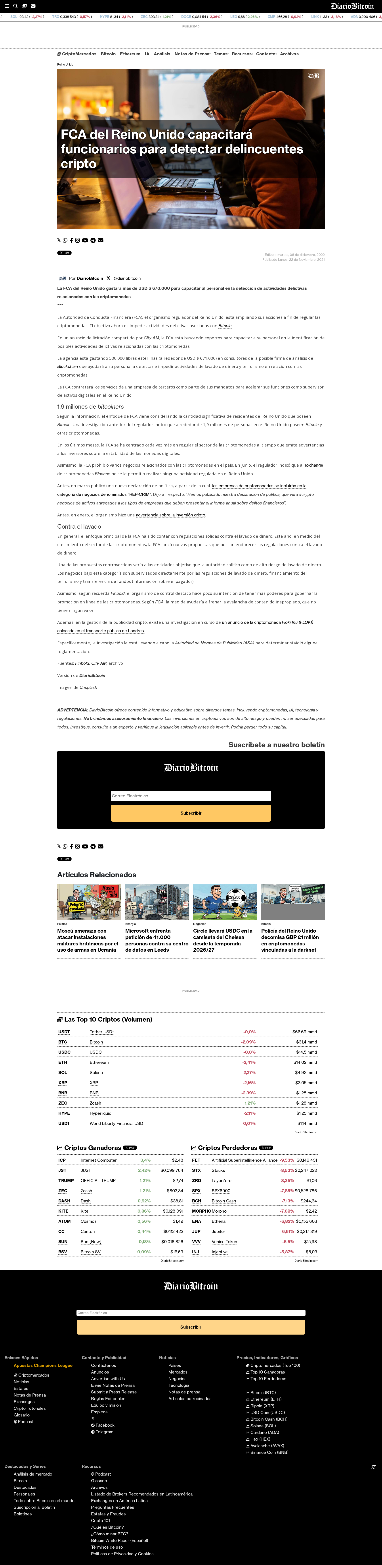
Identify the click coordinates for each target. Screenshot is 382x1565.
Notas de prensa (184, 1392)
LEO (165, 17)
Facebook (105, 1425)
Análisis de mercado (33, 1474)
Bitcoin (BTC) (262, 1392)
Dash (86, 1201)
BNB (62, 1093)
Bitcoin (108, 53)
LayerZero (221, 1180)
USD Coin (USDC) (267, 1412)
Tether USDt (102, 1031)
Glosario (22, 1415)
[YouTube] (86, 240)
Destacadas (25, 1487)
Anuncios (100, 1372)
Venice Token (224, 1241)
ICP (62, 1160)
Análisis (162, 53)
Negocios (199, 923)
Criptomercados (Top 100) (274, 1365)
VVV (196, 1241)
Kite (84, 1211)
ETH (62, 1062)
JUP (196, 1231)
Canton (88, 1231)
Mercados (177, 1372)
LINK (246, 17)
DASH (64, 1201)
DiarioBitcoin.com (306, 1132)
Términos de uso (107, 1547)
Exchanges (24, 1401)
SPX (196, 1190)
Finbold (82, 663)
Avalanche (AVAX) (266, 1445)
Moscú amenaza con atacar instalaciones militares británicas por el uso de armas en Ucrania (87, 940)
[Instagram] (78, 240)
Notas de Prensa (192, 53)
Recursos (242, 53)
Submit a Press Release (114, 1392)
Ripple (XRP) (261, 1405)
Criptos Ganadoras (92, 1148)
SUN (62, 1241)
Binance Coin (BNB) (268, 1452)
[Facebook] (72, 240)
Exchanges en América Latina (119, 1500)
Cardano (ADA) (264, 1432)
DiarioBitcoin (90, 278)
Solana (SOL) (262, 1425)
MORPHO (201, 1211)
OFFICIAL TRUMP (98, 1180)
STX (196, 1170)
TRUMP (66, 1180)
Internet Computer (99, 1160)
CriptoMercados (78, 53)
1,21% (97, 17)
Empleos (99, 1411)
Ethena (218, 1221)
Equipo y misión (106, 1405)
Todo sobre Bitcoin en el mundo (44, 1500)
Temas (220, 53)
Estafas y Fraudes (108, 1514)
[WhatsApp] (66, 240)
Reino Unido (65, 64)
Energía (130, 923)
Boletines (23, 1514)
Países (174, 1365)
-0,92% (226, 17)
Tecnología (178, 1385)
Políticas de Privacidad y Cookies (122, 1553)
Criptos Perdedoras (227, 1148)
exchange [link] (314, 465)
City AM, (99, 663)
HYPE (36, 17)
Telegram (104, 1431)
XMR (203, 17)
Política (62, 923)
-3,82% (314, 17)
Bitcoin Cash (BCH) (268, 1419)
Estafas (21, 1388)
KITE (63, 1211)
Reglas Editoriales (108, 1398)
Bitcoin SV (91, 1251)
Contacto (266, 53)
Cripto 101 (100, 1520)
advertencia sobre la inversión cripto (170, 515)
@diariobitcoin (127, 278)
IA (147, 53)
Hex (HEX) (259, 1439)
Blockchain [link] (67, 366)
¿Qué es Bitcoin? (107, 1527)
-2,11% (57, 17)
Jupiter (218, 1231)
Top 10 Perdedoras (267, 1378)
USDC (64, 1052)
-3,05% (361, 17)
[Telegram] (94, 240)
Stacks (218, 1170)
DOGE (117, 17)
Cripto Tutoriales (30, 1408)
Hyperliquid (100, 1113)
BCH (196, 1201)
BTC (62, 1042)
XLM (334, 17)
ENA (196, 1221)
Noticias (21, 1381)
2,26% (184, 17)
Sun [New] (91, 1241)
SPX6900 (221, 1190)
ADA (286, 17)
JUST (86, 1170)
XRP (62, 1082)
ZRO (196, 1180)
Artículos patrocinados (190, 1398)
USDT (64, 1031)
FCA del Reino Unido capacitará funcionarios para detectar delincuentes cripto (182, 148)
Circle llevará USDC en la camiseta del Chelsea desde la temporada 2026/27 (222, 940)
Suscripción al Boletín (34, 1507)
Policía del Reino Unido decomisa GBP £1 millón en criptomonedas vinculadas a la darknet (290, 940)
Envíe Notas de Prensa (113, 1385)
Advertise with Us (108, 1378)
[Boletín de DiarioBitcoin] (102, 240)
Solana (96, 1072)
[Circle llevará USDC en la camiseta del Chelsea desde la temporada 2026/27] (225, 903)
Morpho (219, 1211)
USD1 (63, 1123)
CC (61, 1231)
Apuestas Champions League (43, 1365)
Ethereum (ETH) (265, 1399)
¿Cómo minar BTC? (109, 1533)
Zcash (95, 1103)
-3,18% (266, 17)
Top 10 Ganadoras (267, 1372)
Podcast (25, 1421)
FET (196, 1160)
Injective (220, 1251)
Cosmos (89, 1221)
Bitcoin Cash (224, 1201)
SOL (62, 1072)
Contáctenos (103, 1365)
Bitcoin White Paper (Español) (119, 1540)
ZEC (76, 17)
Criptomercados (33, 1375)
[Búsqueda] (17, 6)
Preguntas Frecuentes (112, 1507)
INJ (195, 1251)
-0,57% (15, 17)
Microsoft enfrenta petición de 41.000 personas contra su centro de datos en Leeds (157, 940)
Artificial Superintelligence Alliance (245, 1160)
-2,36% (145, 17)
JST (62, 1170)
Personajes (24, 1494)
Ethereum (130, 53)
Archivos (289, 53)
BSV (62, 1251)
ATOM (64, 1221)
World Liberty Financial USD (116, 1123)
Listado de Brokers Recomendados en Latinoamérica (142, 1494)
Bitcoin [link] (225, 325)
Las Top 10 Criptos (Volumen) (107, 1019)
